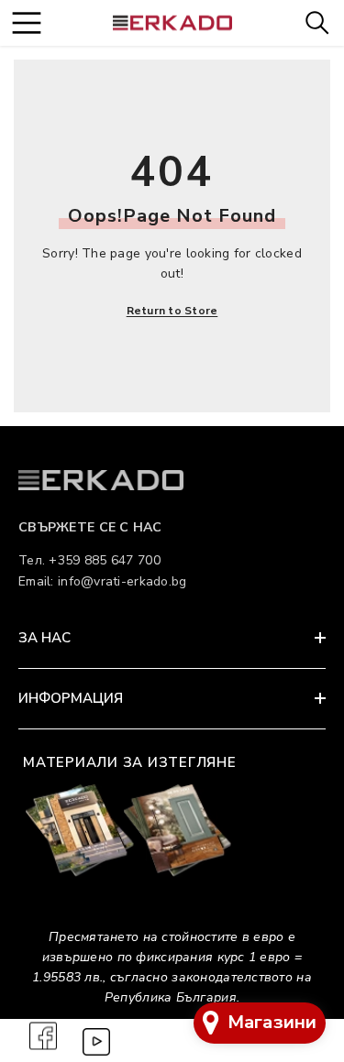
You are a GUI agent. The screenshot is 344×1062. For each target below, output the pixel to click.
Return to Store (172, 310)
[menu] (26, 22)
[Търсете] (317, 22)
